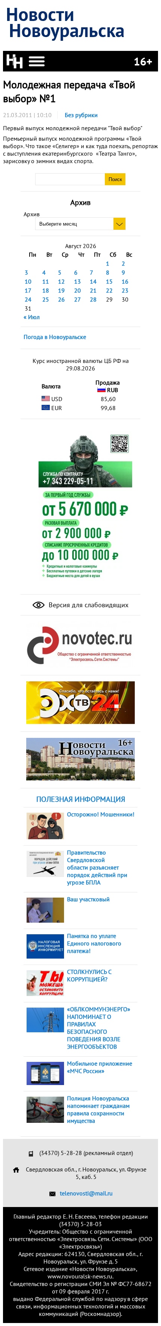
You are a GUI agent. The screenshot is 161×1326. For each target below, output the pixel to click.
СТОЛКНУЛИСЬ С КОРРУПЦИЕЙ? (89, 975)
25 (45, 299)
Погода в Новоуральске (55, 336)
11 (45, 281)
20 (77, 290)
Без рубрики (81, 115)
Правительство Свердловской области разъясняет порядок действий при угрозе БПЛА (97, 867)
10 (28, 281)
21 (93, 290)
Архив (32, 214)
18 (45, 290)
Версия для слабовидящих (87, 605)
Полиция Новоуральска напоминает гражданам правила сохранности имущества (98, 1109)
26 (61, 299)
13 (77, 281)
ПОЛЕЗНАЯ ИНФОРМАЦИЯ (80, 799)
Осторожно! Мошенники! (100, 814)
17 (28, 290)
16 (125, 281)
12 (61, 281)
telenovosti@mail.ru (86, 1193)
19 (61, 290)
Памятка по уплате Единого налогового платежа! (94, 943)
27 (77, 299)
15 (109, 281)
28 (93, 299)
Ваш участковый (88, 899)
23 (125, 290)
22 (109, 290)
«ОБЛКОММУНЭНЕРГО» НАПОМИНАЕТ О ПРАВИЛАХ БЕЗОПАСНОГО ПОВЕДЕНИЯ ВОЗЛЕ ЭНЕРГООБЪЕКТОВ (98, 1027)
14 (93, 281)
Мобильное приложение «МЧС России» (99, 1067)
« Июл (32, 317)
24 (28, 299)
